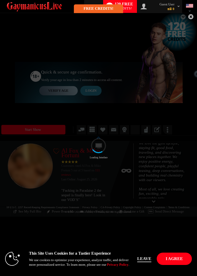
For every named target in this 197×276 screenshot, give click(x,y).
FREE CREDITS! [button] (98, 8)
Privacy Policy (118, 264)
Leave (144, 258)
